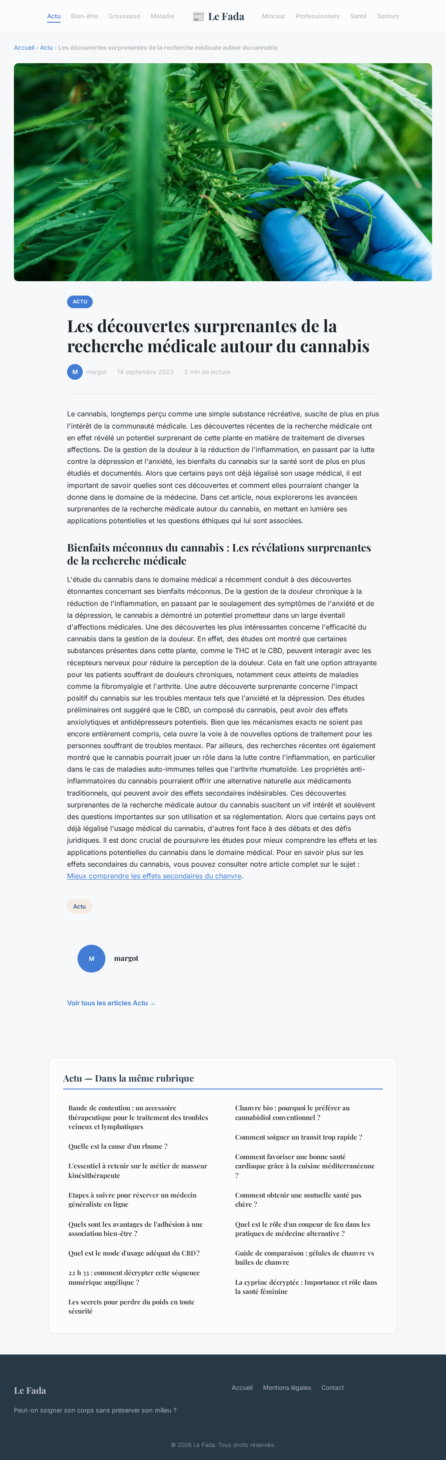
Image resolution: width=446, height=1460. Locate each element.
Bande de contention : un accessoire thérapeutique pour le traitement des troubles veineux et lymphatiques (138, 1117)
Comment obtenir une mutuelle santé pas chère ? (298, 1199)
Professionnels (318, 16)
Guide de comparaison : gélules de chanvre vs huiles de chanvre (304, 1257)
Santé (358, 16)
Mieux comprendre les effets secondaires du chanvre (154, 875)
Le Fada (218, 16)
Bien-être (84, 16)
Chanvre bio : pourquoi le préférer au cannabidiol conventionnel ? (292, 1112)
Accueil (24, 47)
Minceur (273, 16)
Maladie (162, 16)
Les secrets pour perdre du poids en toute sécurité (131, 1306)
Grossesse (124, 16)
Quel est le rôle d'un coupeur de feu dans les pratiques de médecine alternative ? (302, 1229)
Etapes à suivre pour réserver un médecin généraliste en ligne (132, 1199)
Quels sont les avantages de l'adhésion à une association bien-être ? (135, 1229)
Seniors (388, 16)
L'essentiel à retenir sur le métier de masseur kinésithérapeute (137, 1170)
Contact (332, 1387)
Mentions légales (287, 1387)
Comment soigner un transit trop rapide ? (298, 1137)
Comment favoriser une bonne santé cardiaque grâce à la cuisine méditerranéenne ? (305, 1166)
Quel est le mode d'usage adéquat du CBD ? (133, 1253)
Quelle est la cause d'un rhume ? (117, 1146)
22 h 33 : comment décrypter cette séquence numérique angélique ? (134, 1277)
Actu (54, 16)
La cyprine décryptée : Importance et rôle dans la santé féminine (306, 1287)
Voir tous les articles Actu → (111, 1003)
